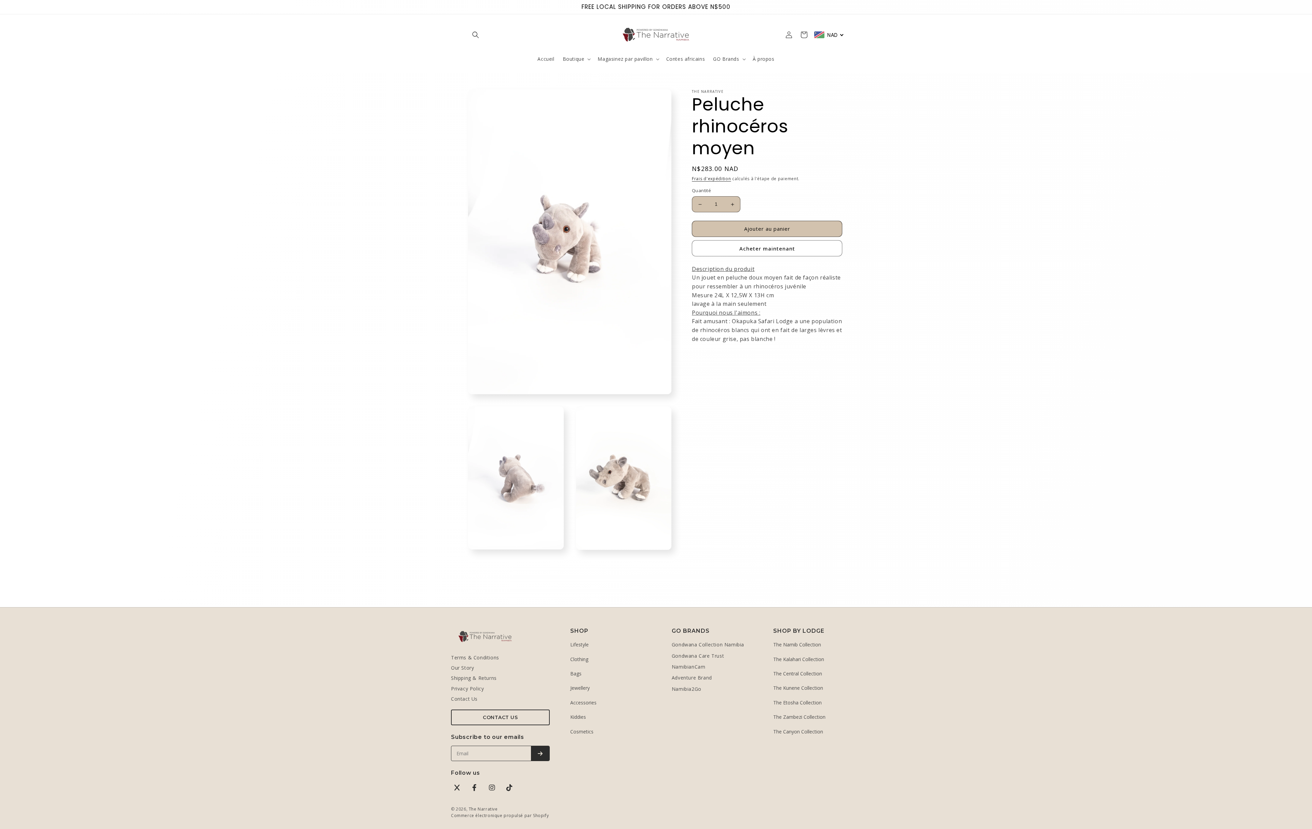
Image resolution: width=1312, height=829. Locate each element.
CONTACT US (500, 717)
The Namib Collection (797, 644)
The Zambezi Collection (799, 717)
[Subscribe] (540, 753)
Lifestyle (579, 644)
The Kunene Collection (798, 688)
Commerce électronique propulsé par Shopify (500, 815)
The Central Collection (797, 673)
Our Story (462, 667)
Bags (576, 673)
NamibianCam (689, 666)
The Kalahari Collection (798, 659)
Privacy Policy (467, 688)
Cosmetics (581, 731)
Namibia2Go (686, 689)
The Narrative (483, 809)
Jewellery (580, 688)
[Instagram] (492, 788)
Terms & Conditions (475, 657)
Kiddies (578, 717)
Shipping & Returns (474, 678)
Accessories (583, 702)
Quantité (701, 191)
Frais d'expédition (711, 179)
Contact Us (464, 699)
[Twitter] (457, 788)
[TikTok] (509, 788)
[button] (475, 34)
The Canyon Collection (798, 731)
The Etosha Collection (797, 702)
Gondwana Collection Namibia (708, 644)
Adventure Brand (692, 677)
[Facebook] (474, 788)
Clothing (579, 659)
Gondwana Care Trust (698, 656)
